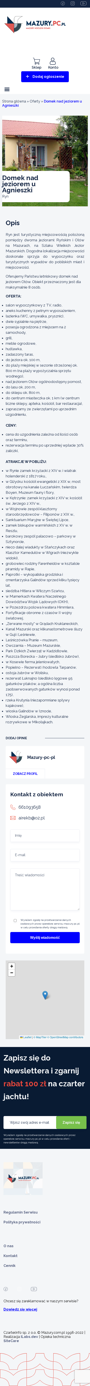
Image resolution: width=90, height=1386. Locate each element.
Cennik (9, 1266)
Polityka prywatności (21, 1222)
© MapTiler (40, 1037)
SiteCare (11, 1341)
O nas (8, 1246)
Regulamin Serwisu (20, 1212)
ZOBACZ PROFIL (25, 774)
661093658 (30, 807)
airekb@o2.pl (32, 818)
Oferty (35, 101)
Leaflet (27, 1037)
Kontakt (10, 1256)
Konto (53, 67)
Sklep (36, 67)
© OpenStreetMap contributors (65, 1037)
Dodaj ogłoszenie (48, 77)
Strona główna (14, 101)
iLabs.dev (29, 1337)
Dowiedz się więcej (20, 1309)
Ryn (5, 196)
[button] (45, 995)
